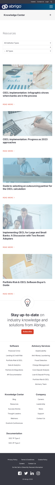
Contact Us (40, 1)
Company (41, 394)
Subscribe (27, 332)
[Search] (51, 2)
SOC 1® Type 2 (14, 438)
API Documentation (14, 375)
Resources (14, 404)
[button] (27, 467)
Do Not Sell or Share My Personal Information (27, 467)
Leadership (40, 404)
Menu (51, 6)
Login (47, 1)
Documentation (14, 433)
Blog (14, 399)
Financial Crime (14, 351)
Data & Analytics (14, 365)
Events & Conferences (14, 423)
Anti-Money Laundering (41, 356)
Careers (33, 1)
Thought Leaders (14, 414)
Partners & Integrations (14, 370)
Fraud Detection (41, 360)
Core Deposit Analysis (40, 370)
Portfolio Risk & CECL (14, 360)
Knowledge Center (14, 15)
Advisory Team (41, 384)
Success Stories (14, 409)
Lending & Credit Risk (14, 356)
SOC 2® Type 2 (14, 443)
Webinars (14, 418)
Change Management (41, 365)
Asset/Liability (41, 351)
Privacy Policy (12, 460)
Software (14, 346)
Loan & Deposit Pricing (41, 375)
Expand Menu (50, 15)
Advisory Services (41, 346)
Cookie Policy (42, 460)
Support (41, 414)
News (41, 409)
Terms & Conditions (27, 460)
